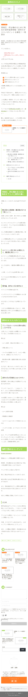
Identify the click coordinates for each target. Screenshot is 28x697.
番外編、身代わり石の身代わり (16, 161)
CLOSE (22, 145)
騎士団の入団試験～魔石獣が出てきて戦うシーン (16, 155)
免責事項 (19, 693)
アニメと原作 (4, 24)
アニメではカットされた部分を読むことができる (16, 168)
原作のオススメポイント (13, 165)
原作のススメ (14, 2)
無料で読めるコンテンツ (13, 176)
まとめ (9, 178)
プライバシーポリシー (11, 693)
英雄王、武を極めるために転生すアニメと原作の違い (15, 150)
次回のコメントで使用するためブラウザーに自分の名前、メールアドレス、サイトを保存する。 (14, 610)
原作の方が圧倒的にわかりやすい (16, 172)
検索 (3, 647)
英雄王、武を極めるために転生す (14, 540)
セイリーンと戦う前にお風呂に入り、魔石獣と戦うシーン (16, 158)
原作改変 (4, 540)
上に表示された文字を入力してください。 (13, 618)
